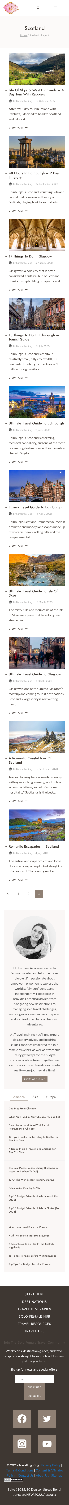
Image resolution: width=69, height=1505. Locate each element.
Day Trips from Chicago (22, 1108)
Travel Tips (35, 1331)
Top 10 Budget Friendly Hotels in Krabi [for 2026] (33, 1198)
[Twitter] (47, 1419)
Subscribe (34, 1387)
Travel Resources (34, 1323)
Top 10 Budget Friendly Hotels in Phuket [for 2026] (34, 1210)
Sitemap (56, 1475)
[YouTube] (47, 1444)
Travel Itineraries (34, 1309)
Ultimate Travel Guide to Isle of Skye (33, 593)
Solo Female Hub (34, 1316)
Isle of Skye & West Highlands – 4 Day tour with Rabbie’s (36, 92)
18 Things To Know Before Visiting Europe (32, 1256)
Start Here (34, 1294)
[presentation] (37, 69)
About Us (42, 1475)
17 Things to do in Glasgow (30, 256)
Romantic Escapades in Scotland (34, 846)
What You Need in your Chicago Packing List (34, 1117)
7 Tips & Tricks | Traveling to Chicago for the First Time (32, 1150)
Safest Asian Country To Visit (25, 1188)
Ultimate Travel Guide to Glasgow (35, 674)
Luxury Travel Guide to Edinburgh (35, 507)
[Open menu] (55, 8)
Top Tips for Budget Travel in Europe (30, 1264)
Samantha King (24, 101)
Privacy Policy (50, 1465)
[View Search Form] (38, 8)
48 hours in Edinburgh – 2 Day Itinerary (34, 175)
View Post (18, 127)
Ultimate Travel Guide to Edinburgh (36, 423)
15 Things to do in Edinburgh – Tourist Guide (34, 337)
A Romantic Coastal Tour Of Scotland (30, 760)
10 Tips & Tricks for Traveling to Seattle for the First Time (33, 1138)
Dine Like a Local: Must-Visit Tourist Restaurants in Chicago (29, 1127)
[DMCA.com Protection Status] (34, 1480)
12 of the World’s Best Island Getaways (31, 1180)
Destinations (34, 1301)
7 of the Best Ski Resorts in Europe (29, 1235)
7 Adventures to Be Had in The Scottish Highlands (31, 1245)
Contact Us (26, 1475)
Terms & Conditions (19, 1470)
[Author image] (10, 101)
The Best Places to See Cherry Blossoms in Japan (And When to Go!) (33, 1169)
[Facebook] (22, 1419)
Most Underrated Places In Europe (28, 1227)
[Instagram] (22, 1444)
